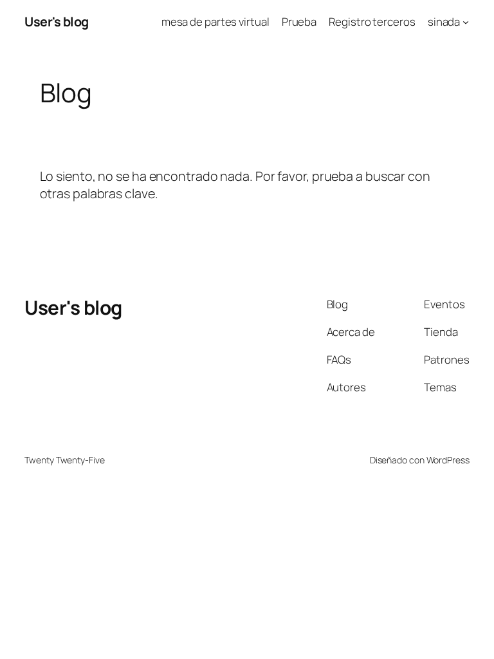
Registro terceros (372, 21)
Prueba (299, 21)
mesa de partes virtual (215, 21)
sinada (444, 21)
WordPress (448, 460)
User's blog (56, 21)
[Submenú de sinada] (465, 22)
